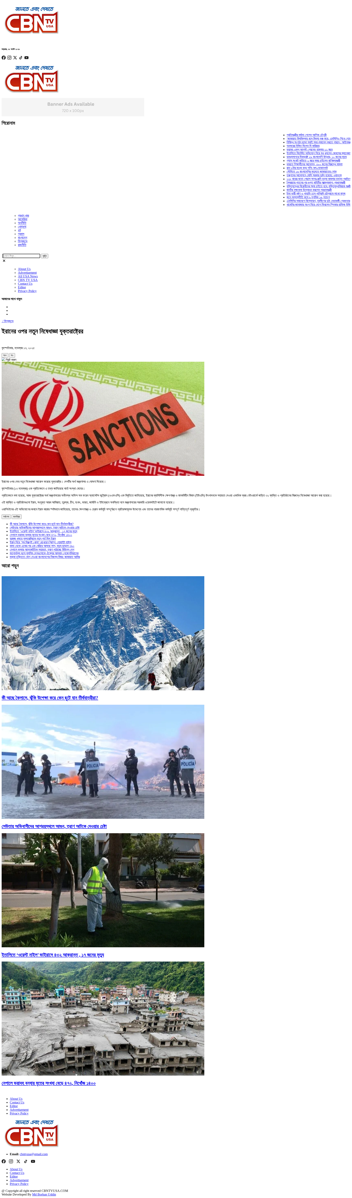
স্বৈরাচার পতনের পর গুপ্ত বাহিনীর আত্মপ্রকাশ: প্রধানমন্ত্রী (293, 182)
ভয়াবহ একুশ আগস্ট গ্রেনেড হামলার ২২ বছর (287, 149)
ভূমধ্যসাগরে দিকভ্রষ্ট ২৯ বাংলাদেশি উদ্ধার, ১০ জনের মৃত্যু (294, 157)
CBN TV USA (28, 280)
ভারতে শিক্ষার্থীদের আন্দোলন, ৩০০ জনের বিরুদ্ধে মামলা (292, 164)
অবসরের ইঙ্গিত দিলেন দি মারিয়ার (280, 146)
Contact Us (25, 283)
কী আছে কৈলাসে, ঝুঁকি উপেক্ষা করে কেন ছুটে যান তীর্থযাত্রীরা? (42, 524)
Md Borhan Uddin (44, 1194)
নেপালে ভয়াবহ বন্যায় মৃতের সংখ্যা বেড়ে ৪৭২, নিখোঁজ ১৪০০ (41, 535)
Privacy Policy (27, 291)
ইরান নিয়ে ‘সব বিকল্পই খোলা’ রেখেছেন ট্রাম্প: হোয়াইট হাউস (40, 542)
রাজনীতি (22, 245)
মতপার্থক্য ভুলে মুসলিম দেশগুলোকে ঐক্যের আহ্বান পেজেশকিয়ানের (44, 553)
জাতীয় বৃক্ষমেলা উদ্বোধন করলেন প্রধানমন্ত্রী (286, 190)
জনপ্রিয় (16, 516)
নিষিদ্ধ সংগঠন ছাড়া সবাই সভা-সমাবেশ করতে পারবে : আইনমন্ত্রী (297, 142)
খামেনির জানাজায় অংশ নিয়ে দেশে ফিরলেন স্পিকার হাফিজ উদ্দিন (296, 204)
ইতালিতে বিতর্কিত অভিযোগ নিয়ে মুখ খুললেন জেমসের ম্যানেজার (296, 153)
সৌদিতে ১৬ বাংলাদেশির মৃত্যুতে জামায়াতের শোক (289, 171)
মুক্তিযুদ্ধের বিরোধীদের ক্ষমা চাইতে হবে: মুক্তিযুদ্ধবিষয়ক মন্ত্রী (296, 186)
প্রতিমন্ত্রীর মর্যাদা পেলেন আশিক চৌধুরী (284, 135)
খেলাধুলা (22, 226)
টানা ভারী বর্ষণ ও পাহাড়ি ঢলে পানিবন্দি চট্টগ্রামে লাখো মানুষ (293, 193)
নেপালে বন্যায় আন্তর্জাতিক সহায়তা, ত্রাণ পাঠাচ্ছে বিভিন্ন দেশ (42, 549)
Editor (22, 287)
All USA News (28, 276)
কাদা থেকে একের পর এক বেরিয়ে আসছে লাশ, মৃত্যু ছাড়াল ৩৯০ (42, 546)
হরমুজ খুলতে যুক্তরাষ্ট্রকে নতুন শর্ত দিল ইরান (33, 538)
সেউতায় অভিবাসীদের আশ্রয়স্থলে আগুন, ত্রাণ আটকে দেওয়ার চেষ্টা (44, 527)
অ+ (5, 355)
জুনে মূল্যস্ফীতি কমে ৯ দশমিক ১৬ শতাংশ (285, 197)
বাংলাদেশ (22, 237)
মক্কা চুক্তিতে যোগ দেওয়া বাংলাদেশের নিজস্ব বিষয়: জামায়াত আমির (45, 557)
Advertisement (27, 272)
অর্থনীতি (22, 223)
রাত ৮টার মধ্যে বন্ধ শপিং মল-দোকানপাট (284, 168)
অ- (12, 355)
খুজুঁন (45, 255)
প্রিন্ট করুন (10, 360)
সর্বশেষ (6, 516)
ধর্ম (19, 230)
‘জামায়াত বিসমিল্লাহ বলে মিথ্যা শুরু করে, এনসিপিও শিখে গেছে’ (296, 138)
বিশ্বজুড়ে (23, 241)
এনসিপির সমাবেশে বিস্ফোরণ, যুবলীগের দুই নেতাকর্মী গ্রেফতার (295, 201)
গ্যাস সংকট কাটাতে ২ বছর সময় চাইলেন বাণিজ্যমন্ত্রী (291, 160)
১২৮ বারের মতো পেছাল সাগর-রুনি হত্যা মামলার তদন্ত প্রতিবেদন (297, 179)
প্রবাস (21, 234)
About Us (24, 269)
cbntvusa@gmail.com (34, 1154)
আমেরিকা (22, 219)
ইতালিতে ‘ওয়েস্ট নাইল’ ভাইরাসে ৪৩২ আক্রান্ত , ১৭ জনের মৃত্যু (43, 531)
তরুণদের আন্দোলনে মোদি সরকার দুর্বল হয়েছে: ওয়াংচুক (291, 175)
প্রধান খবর (23, 215)
